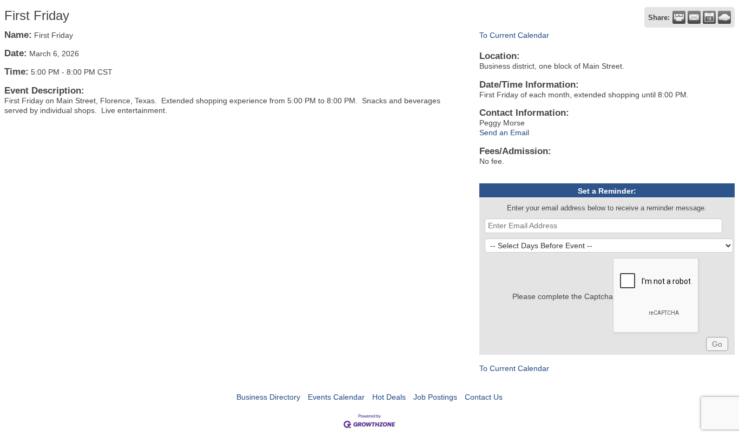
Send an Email (504, 132)
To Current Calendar (514, 35)
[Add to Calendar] (709, 17)
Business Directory (268, 397)
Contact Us (484, 397)
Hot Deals (389, 397)
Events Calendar (336, 397)
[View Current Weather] (724, 17)
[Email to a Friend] (694, 17)
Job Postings (435, 397)
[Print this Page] (678, 17)
